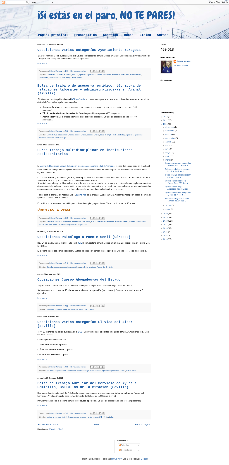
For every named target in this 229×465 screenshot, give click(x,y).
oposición (82, 75)
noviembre (170, 131)
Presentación (85, 35)
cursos (93, 222)
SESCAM (56, 224)
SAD (101, 417)
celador (74, 222)
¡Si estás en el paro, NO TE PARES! (106, 15)
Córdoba (50, 267)
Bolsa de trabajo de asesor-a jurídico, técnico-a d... (177, 170)
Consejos (110, 35)
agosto (168, 142)
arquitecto (58, 371)
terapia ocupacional (68, 224)
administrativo (63, 135)
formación (110, 222)
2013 (165, 239)
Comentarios (126, 450)
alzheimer (50, 222)
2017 (165, 224)
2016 (165, 228)
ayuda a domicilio (59, 417)
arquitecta (50, 371)
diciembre (169, 127)
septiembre (170, 138)
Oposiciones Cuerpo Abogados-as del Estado (78, 280)
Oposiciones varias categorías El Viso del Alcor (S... (178, 194)
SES (50, 224)
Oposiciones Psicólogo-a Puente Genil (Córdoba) (84, 237)
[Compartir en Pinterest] (103, 71)
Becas (129, 35)
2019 (165, 217)
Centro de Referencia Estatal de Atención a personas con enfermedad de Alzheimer (77, 166)
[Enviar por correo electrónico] (91, 71)
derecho (66, 309)
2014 (165, 235)
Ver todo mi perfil (181, 65)
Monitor (125, 222)
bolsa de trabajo (119, 135)
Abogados (58, 309)
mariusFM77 (116, 459)
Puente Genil (102, 267)
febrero (168, 205)
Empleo (145, 35)
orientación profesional (120, 75)
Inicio (96, 424)
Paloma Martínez (184, 61)
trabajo (68, 77)
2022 (165, 120)
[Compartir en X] (97, 71)
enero (168, 209)
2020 (165, 214)
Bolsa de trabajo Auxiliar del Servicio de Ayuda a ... (177, 200)
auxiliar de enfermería (63, 222)
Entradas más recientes (48, 424)
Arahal (71, 135)
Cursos (162, 35)
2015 (165, 232)
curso (88, 222)
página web (81, 195)
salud (138, 222)
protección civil (135, 75)
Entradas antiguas (142, 424)
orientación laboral (104, 75)
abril (167, 156)
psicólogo (92, 267)
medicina (118, 222)
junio (167, 149)
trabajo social (77, 77)
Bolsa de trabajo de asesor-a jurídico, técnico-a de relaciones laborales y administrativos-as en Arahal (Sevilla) (89, 89)
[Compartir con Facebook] (100, 71)
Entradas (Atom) (56, 429)
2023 (165, 117)
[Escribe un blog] (94, 71)
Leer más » (42, 63)
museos (75, 75)
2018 (165, 221)
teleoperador (60, 77)
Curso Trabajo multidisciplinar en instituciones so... (178, 176)
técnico (52, 77)
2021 (165, 124)
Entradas (125, 445)
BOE (79, 243)
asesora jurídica (93, 135)
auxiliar (49, 417)
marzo (168, 160)
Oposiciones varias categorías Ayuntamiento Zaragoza (89, 50)
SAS (46, 224)
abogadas (50, 309)
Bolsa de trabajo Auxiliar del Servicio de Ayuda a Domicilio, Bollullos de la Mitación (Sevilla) (87, 385)
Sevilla (57, 138)
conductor (59, 75)
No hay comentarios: (78, 71)
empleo (95, 417)
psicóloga (75, 267)
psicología (84, 267)
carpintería (51, 75)
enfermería (101, 222)
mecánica (67, 75)
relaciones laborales (46, 138)
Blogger (144, 459)
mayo (168, 153)
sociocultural (43, 77)
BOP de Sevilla (78, 99)
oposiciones (91, 75)
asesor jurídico (80, 135)
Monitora (132, 222)
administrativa (52, 135)
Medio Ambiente (95, 371)
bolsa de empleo (106, 135)
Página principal (53, 35)
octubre (168, 134)
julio (167, 145)
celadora (81, 222)
